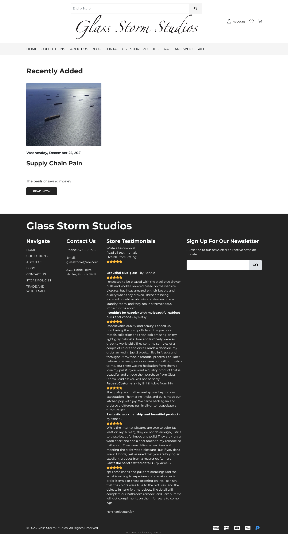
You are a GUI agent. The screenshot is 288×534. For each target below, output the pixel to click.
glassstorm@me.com (82, 262)
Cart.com (157, 532)
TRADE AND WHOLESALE (183, 49)
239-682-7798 (87, 250)
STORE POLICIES (144, 49)
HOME (31, 49)
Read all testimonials (121, 252)
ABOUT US (79, 49)
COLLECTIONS (53, 49)
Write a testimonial (120, 248)
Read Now (42, 191)
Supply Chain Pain (54, 163)
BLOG (96, 49)
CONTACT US (116, 49)
